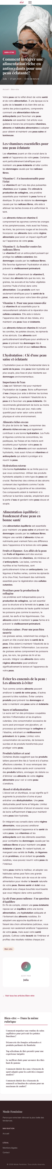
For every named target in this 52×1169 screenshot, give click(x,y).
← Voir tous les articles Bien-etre (18, 995)
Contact (6, 1152)
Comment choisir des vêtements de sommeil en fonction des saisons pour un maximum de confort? (25, 1083)
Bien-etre (9, 52)
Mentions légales (10, 1148)
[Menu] (30, 2)
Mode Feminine (12, 1111)
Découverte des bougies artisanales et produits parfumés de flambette (23, 1043)
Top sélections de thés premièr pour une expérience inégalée (25, 1052)
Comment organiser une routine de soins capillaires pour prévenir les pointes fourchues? (25, 1033)
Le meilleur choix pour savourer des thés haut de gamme (25, 1061)
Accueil (6, 89)
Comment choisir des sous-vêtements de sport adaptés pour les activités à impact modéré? (25, 1072)
